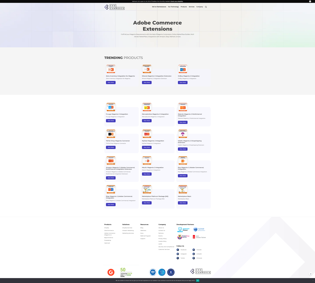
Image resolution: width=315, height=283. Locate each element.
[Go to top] (311, 274)
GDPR (160, 244)
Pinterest (199, 258)
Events (160, 236)
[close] (310, 1)
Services (191, 7)
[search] (206, 6)
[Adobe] (199, 236)
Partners (161, 233)
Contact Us (161, 230)
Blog (141, 228)
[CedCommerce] (114, 7)
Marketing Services (128, 233)
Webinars (143, 230)
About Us (161, 228)
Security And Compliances (166, 246)
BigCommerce (108, 237)
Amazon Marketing (128, 230)
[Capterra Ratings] (111, 272)
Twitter (183, 258)
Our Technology (173, 7)
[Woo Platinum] (199, 229)
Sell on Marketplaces (159, 7)
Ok (197, 280)
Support (142, 238)
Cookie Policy (162, 241)
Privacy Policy (162, 238)
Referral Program (145, 236)
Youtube (199, 249)
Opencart (107, 243)
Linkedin (199, 254)
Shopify (106, 228)
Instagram (184, 254)
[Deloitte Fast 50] (126, 272)
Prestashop (107, 240)
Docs (141, 233)
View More (111, 82)
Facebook (183, 249)
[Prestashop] (184, 236)
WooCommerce (109, 230)
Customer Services (164, 249)
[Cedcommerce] (200, 271)
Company (199, 7)
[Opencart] (184, 229)
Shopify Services (127, 228)
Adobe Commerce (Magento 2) (109, 234)
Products (184, 7)
